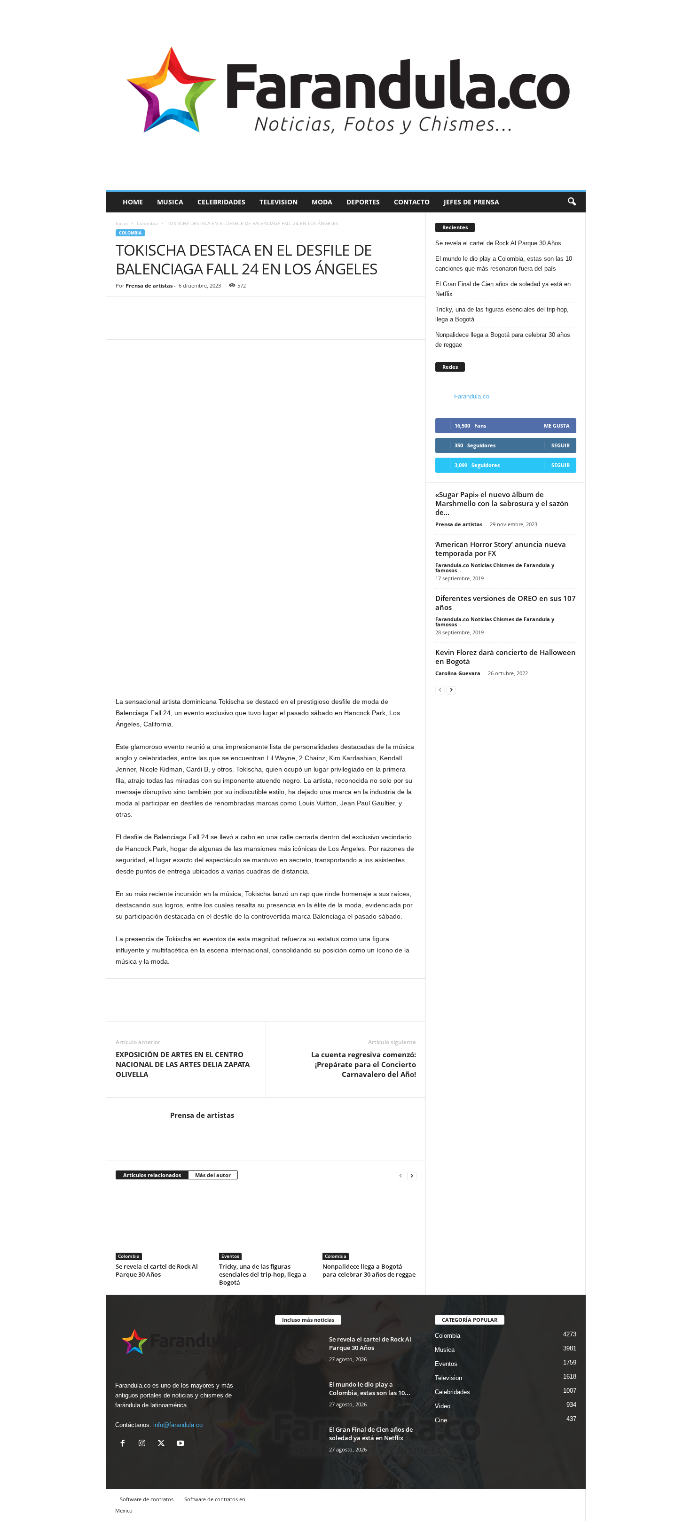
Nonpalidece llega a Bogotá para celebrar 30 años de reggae (369, 1270)
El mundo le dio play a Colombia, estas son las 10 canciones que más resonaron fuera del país (503, 263)
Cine (441, 1420)
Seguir (560, 445)
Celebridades (221, 201)
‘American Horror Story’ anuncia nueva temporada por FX (500, 548)
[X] (163, 1444)
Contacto (412, 201)
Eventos (230, 1256)
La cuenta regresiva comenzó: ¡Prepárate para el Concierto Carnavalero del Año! (363, 1064)
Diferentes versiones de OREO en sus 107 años (505, 602)
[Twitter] (146, 325)
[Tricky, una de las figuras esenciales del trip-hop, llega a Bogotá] (266, 1224)
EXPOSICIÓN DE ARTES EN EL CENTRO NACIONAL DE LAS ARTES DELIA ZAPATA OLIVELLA (183, 1064)
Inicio (122, 223)
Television (278, 201)
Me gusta (557, 425)
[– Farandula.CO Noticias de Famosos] (346, 95)
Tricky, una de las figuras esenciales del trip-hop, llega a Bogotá (262, 1274)
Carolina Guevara (457, 673)
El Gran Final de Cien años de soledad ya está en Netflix (503, 289)
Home (133, 201)
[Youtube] (181, 1444)
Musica (170, 201)
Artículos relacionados (152, 1174)
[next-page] (411, 1175)
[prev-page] (400, 1175)
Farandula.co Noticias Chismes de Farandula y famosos (494, 568)
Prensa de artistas (149, 285)
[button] (571, 202)
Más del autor (213, 1174)
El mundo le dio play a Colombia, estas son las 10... (369, 1388)
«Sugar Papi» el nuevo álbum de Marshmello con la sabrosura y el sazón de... (502, 503)
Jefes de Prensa (471, 201)
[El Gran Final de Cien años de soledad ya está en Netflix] (298, 1442)
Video (442, 1406)
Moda (322, 201)
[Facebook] (125, 325)
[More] (169, 325)
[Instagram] (144, 1444)
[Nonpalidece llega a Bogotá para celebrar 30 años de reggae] (369, 1224)
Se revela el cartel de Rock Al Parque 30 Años (157, 1270)
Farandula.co (471, 396)
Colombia (147, 223)
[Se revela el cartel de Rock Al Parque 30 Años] (163, 1224)
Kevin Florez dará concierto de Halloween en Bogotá (505, 656)
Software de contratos (146, 1499)
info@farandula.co (178, 1424)
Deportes (363, 201)
